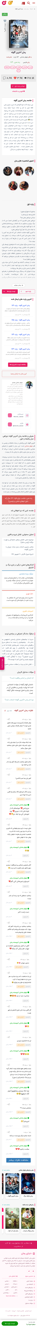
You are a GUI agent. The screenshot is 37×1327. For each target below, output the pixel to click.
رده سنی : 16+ (15, 62)
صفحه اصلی (30, 1281)
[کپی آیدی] (10, 415)
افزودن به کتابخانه (17, 91)
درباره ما (31, 1300)
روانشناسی (5, 1293)
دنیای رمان (23, 1316)
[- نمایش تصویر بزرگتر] (8, 171)
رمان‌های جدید (29, 1288)
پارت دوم (28, 291)
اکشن (7, 1290)
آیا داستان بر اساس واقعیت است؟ (22, 678)
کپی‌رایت (13, 1311)
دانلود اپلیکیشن (29, 1297)
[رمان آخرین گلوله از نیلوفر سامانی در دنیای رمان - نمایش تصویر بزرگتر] (18, 171)
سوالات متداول (29, 1303)
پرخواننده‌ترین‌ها (28, 1291)
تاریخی (6, 1284)
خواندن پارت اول (20, 86)
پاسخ (27, 733)
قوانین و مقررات (20, 1311)
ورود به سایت (2, 663)
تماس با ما (8, 1311)
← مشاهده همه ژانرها (11, 1296)
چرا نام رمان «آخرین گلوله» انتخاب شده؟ (19, 699)
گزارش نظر (20, 733)
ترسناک (15, 1284)
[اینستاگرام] (33, 1271)
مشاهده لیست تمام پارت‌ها (18, 364)
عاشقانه (15, 1281)
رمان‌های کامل (29, 1294)
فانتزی (15, 1293)
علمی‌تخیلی (14, 1287)
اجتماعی (6, 1287)
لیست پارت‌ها (11, 291)
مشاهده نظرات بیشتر (18, 1160)
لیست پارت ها (10, 1323)
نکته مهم (9, 711)
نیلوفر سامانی (24, 57)
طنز (16, 1290)
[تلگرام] (29, 1271)
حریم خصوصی (28, 1311)
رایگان (5, 14)
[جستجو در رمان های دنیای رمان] (28, 4)
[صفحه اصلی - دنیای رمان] (34, 9)
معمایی (6, 1281)
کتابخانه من (30, 1284)
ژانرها (31, 9)
